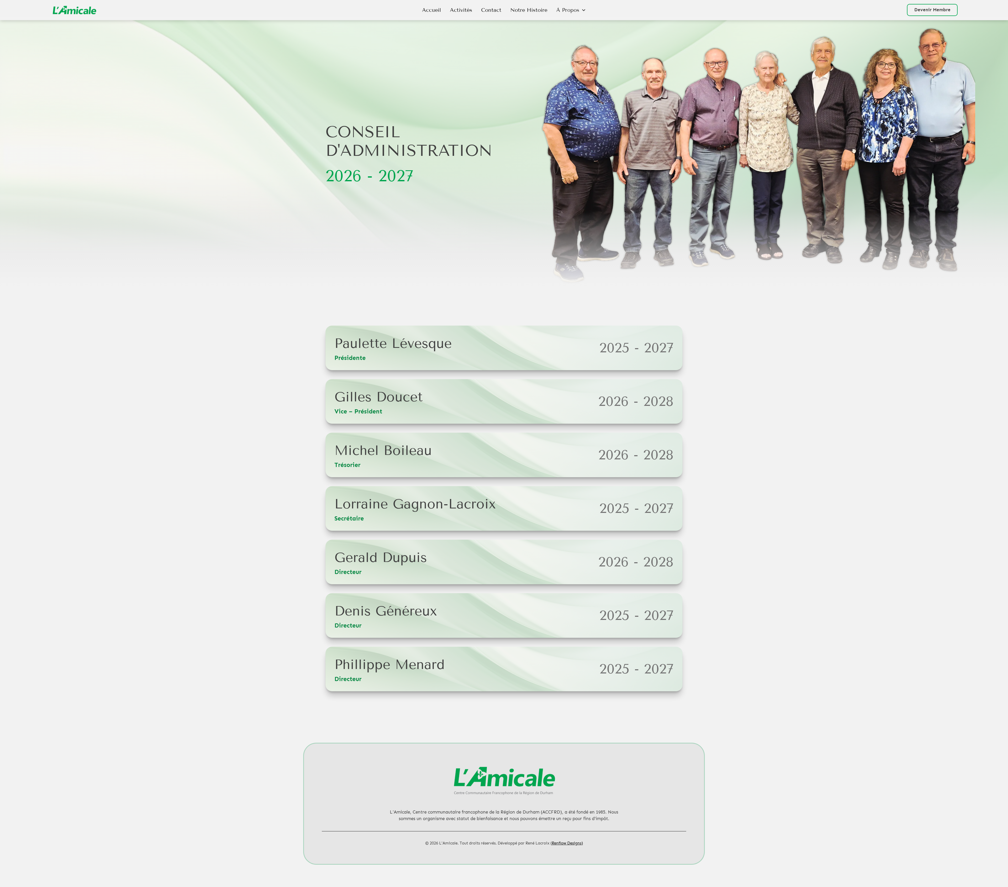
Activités (461, 10)
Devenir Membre (932, 9)
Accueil (431, 10)
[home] (125, 10)
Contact (491, 10)
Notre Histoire (528, 10)
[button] (571, 10)
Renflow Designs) (567, 843)
